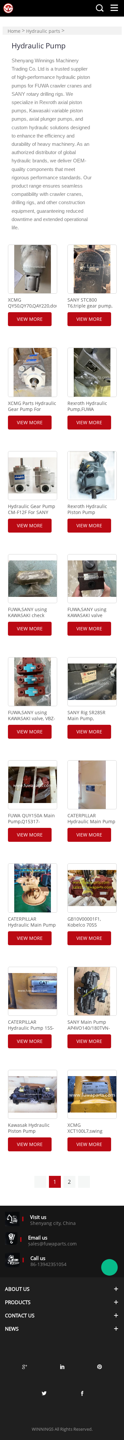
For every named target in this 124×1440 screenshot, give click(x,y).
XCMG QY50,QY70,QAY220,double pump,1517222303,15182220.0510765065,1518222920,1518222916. (32, 306)
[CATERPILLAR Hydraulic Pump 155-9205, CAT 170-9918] (32, 991)
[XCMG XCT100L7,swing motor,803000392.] (92, 1094)
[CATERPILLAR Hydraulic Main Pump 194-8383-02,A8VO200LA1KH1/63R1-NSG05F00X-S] (32, 888)
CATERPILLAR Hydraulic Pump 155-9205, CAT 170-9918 (31, 1028)
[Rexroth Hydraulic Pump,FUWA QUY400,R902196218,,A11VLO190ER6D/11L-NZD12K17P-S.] (92, 372)
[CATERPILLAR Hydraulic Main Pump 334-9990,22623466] (92, 785)
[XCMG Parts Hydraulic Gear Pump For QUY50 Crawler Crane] (32, 372)
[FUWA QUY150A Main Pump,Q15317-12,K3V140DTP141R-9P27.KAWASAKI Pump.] (32, 785)
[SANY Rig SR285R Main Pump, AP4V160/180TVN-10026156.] (92, 682)
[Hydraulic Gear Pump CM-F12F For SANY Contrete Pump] (32, 475)
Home (14, 31)
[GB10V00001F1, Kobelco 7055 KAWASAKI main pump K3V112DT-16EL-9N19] (92, 888)
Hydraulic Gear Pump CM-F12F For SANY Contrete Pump (31, 512)
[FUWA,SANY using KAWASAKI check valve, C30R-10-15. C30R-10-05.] (32, 578)
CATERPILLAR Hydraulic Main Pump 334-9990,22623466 (91, 822)
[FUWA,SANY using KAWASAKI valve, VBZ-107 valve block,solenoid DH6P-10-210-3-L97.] (32, 682)
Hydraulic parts (43, 31)
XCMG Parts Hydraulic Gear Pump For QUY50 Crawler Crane (32, 409)
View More (30, 319)
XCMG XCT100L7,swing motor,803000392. (87, 1131)
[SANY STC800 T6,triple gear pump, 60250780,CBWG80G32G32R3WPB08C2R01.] (92, 269)
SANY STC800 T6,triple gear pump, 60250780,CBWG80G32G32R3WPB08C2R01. (91, 306)
